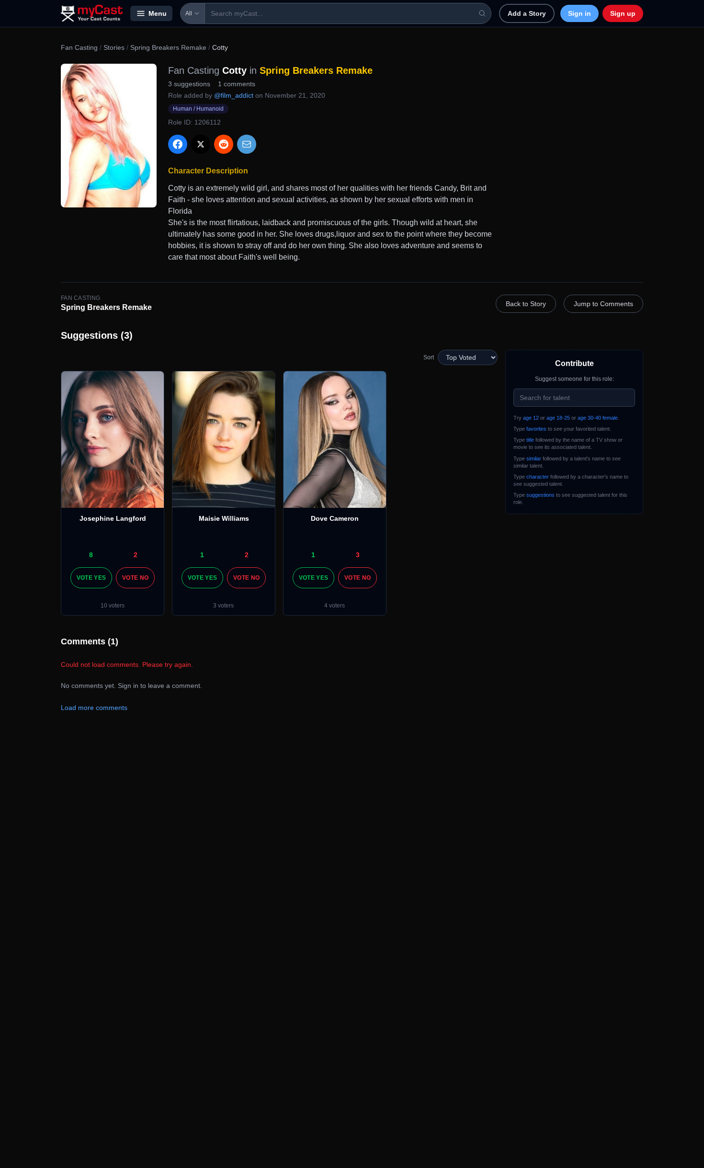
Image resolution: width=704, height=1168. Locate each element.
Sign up (623, 13)
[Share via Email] (246, 144)
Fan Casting (79, 47)
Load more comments (94, 707)
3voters (223, 605)
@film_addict (233, 95)
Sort (428, 357)
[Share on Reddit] (223, 144)
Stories (114, 47)
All (188, 13)
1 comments (236, 84)
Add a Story (527, 13)
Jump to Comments (603, 304)
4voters (334, 605)
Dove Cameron (335, 518)
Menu (157, 13)
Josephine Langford (112, 518)
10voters (113, 605)
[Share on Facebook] (177, 144)
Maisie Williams (224, 518)
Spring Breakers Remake (168, 47)
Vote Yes (91, 577)
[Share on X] (200, 144)
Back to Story (526, 304)
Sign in (579, 13)
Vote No (135, 577)
